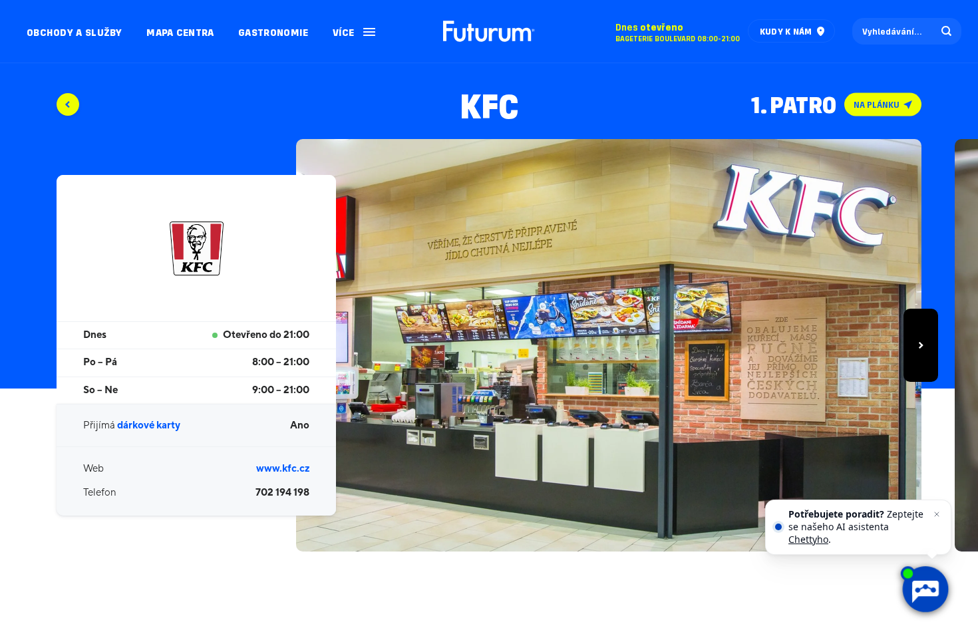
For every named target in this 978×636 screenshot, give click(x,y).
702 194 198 (282, 492)
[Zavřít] (936, 514)
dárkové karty (148, 425)
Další (920, 345)
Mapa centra (180, 31)
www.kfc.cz (282, 468)
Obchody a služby (74, 31)
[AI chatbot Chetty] (924, 589)
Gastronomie (273, 31)
